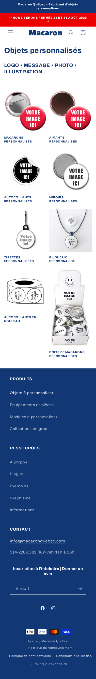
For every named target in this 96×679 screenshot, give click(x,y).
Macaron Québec (54, 641)
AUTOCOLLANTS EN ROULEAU (20, 319)
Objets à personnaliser (32, 392)
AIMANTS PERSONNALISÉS (63, 139)
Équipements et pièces (32, 404)
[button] (11, 32)
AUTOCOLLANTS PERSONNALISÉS (18, 199)
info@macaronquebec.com (37, 540)
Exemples (19, 486)
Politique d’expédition (50, 664)
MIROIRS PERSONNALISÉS (63, 199)
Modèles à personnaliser (33, 416)
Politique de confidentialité (30, 656)
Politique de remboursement (50, 647)
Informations (22, 509)
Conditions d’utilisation (74, 656)
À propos (18, 462)
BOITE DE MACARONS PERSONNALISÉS (66, 354)
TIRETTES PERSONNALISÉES (19, 259)
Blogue (16, 474)
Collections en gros (28, 428)
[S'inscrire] (80, 588)
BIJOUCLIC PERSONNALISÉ (62, 259)
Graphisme (20, 498)
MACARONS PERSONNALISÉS (18, 139)
